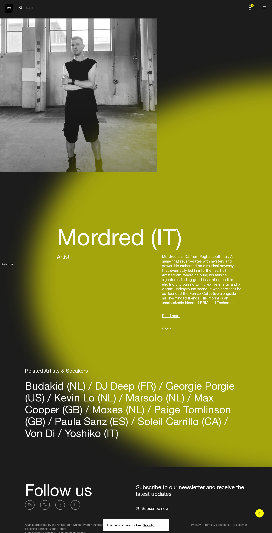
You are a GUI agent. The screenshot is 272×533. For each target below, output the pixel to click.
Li (75, 505)
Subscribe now (155, 508)
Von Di (41, 433)
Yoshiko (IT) (90, 433)
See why (148, 525)
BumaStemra (57, 528)
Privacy (196, 524)
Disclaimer (6, 264)
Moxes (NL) (118, 409)
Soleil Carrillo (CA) (179, 421)
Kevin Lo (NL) (85, 398)
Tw (45, 505)
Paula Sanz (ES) (91, 421)
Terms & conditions (217, 524)
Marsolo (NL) (155, 398)
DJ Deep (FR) (125, 386)
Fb (30, 505)
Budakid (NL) (56, 386)
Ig (60, 505)
